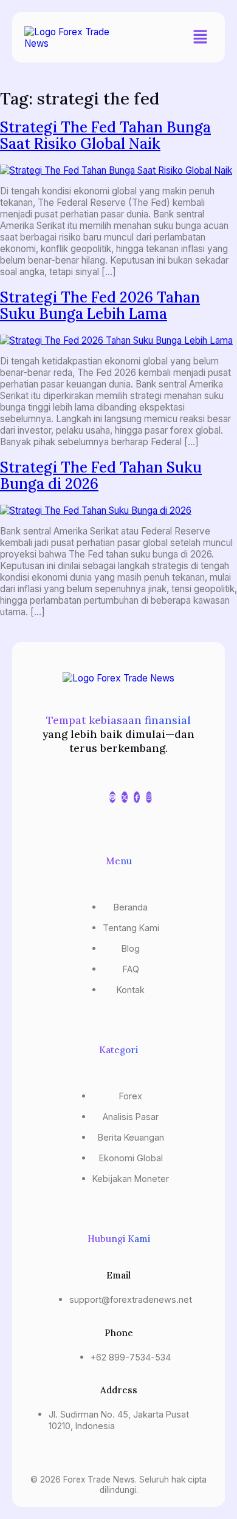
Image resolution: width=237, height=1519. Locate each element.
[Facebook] (137, 797)
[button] (200, 37)
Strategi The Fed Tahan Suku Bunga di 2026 (101, 475)
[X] (125, 797)
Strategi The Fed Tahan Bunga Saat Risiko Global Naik (105, 135)
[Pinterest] (112, 797)
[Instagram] (149, 797)
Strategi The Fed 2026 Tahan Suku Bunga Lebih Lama (100, 305)
